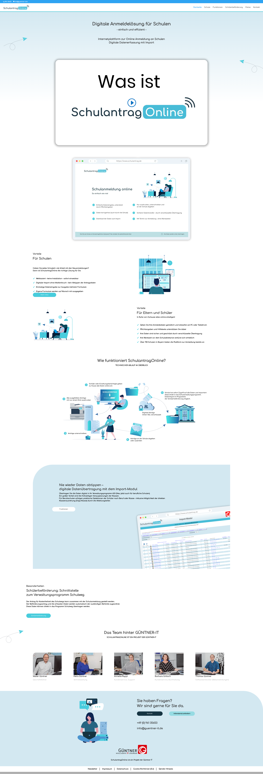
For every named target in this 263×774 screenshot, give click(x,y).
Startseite (197, 7)
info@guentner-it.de (150, 728)
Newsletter (92, 769)
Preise (248, 7)
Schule (207, 7)
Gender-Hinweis (166, 769)
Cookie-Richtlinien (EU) (143, 769)
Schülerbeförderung (234, 7)
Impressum (107, 769)
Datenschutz (122, 769)
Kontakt (256, 7)
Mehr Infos (44, 295)
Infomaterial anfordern (182, 713)
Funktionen (218, 7)
